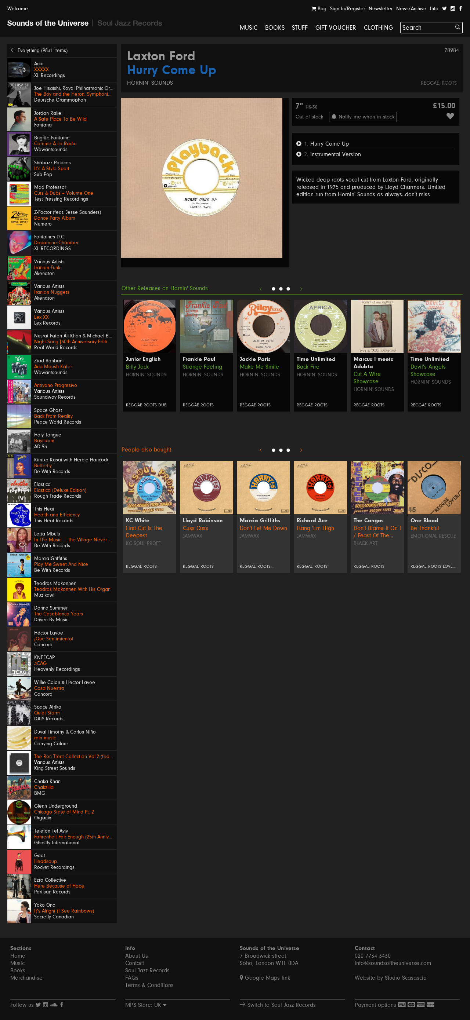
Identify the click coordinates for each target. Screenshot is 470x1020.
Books (275, 27)
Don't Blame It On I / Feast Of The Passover (377, 532)
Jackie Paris (255, 359)
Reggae (430, 83)
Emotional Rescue (433, 536)
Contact (134, 963)
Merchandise (26, 978)
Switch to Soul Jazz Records (281, 1005)
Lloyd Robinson (203, 521)
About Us (136, 956)
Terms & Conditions (149, 985)
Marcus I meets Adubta (373, 363)
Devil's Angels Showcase (428, 370)
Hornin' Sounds (150, 83)
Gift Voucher (336, 27)
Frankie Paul (199, 359)
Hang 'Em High (315, 528)
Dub (162, 405)
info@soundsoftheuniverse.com (393, 963)
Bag (321, 9)
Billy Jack (137, 366)
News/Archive (411, 9)
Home (17, 956)
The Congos (369, 521)
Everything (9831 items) (42, 51)
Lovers (450, 566)
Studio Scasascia (406, 978)
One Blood (424, 521)
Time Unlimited (316, 359)
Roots (449, 83)
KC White (137, 521)
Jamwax (192, 536)
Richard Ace (312, 521)
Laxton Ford (161, 56)
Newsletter (381, 9)
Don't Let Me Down (263, 528)
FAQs (131, 978)
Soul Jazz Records (147, 970)
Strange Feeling (202, 366)
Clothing (378, 27)
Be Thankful (425, 528)
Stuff (300, 27)
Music (249, 27)
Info (434, 9)
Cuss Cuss (195, 528)
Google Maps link (266, 978)
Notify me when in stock (366, 117)
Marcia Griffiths (260, 521)
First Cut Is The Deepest (144, 532)
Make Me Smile (259, 366)
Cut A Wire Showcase (367, 378)
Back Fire (308, 366)
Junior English (143, 359)
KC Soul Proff (143, 543)
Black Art (365, 543)
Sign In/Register (347, 9)
